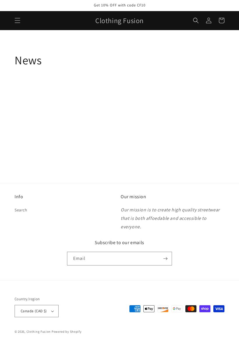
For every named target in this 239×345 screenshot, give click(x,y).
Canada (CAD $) (34, 310)
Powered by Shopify (67, 332)
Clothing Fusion (39, 332)
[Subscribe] (165, 258)
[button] (17, 20)
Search (21, 210)
